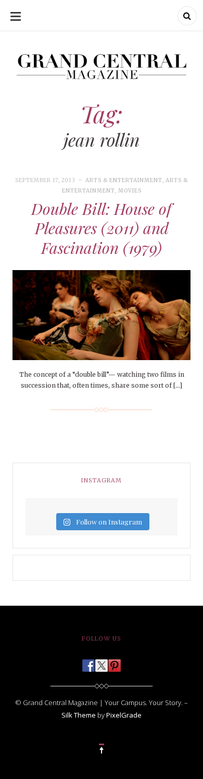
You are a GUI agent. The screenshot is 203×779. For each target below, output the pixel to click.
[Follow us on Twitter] (101, 662)
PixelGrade (124, 715)
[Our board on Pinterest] (114, 662)
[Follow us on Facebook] (88, 662)
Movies (130, 190)
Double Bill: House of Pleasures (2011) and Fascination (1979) (101, 228)
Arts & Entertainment (123, 180)
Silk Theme (78, 715)
